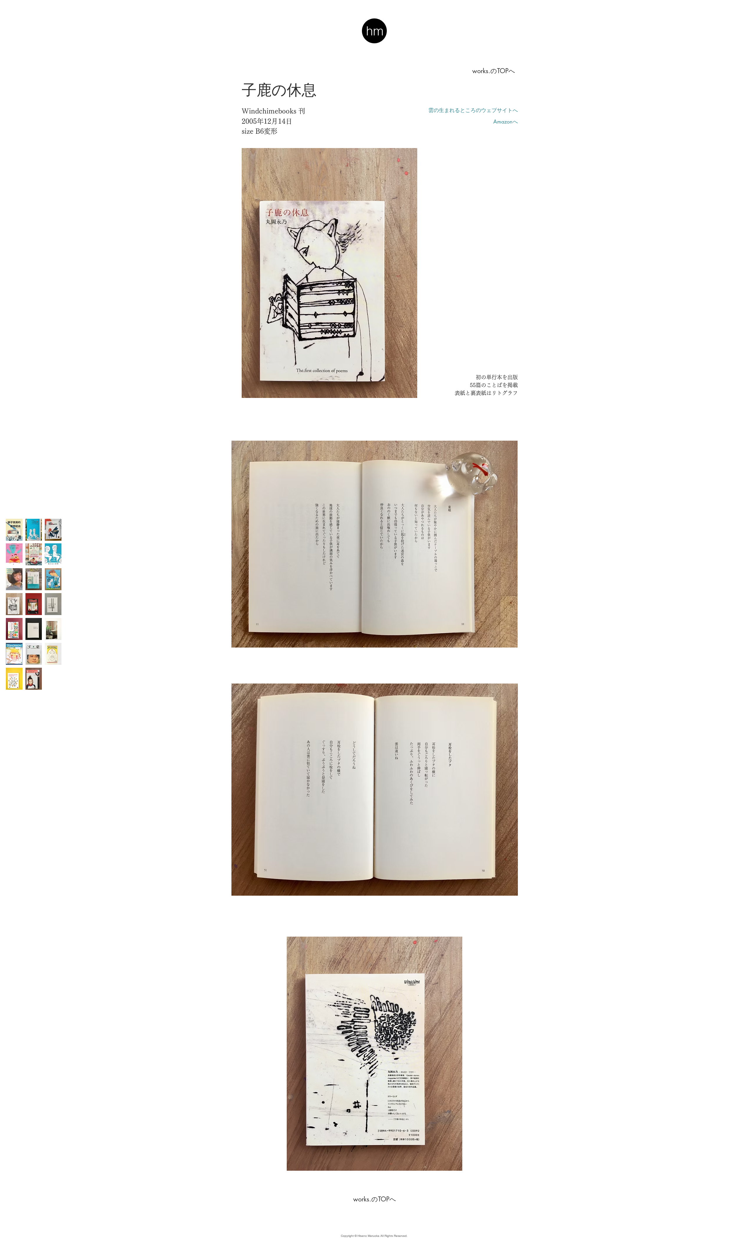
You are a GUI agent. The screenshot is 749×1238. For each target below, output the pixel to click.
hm (375, 31)
